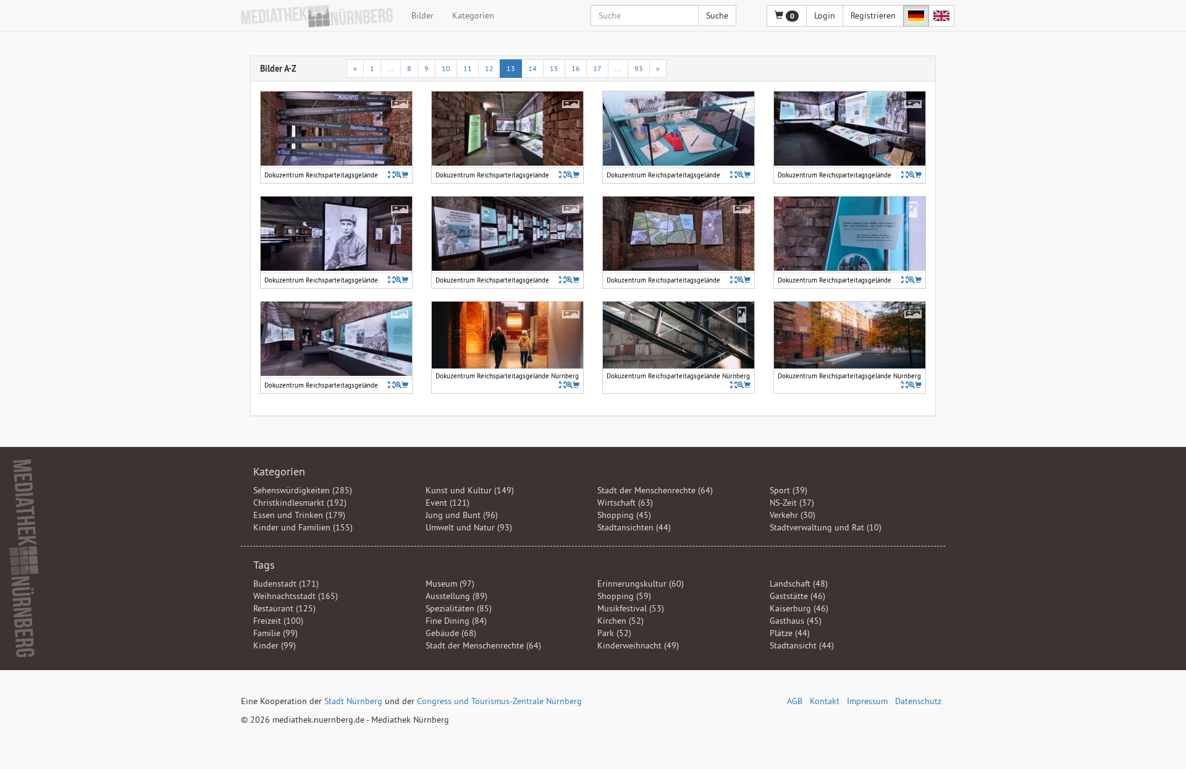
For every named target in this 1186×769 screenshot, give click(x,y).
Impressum (867, 701)
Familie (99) (275, 633)
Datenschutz (918, 701)
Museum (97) (450, 583)
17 (597, 68)
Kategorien (473, 15)
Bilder (422, 15)
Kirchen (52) (620, 620)
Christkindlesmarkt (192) (300, 502)
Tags (264, 565)
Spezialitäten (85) (459, 608)
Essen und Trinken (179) (299, 514)
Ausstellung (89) (456, 595)
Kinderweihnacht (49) (638, 645)
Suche (717, 15)
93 (638, 68)
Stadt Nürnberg (353, 701)
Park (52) (614, 633)
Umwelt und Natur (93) (469, 527)
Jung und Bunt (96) (462, 514)
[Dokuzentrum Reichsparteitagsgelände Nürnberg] (569, 384)
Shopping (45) (624, 514)
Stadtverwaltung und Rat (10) (825, 527)
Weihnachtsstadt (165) (295, 595)
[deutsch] (916, 16)
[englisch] (941, 16)
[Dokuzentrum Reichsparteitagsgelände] (398, 174)
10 (446, 68)
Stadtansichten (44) (634, 527)
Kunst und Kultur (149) (470, 490)
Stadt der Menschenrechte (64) (655, 490)
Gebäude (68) (451, 633)
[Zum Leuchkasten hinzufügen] (405, 174)
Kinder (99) (274, 645)
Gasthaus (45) (796, 620)
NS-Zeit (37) (792, 502)
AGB (794, 701)
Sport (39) (788, 490)
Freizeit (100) (278, 620)
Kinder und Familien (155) (303, 527)
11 (467, 68)
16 (575, 68)
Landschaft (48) (799, 583)
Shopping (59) (624, 595)
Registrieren (873, 15)
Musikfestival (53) (630, 608)
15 (554, 68)
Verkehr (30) (792, 514)
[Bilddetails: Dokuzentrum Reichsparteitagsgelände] (391, 174)
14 (532, 68)
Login (824, 15)
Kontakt (824, 701)
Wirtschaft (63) (625, 502)
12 (489, 68)
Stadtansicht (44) (802, 645)
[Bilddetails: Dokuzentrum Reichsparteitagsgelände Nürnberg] (562, 384)
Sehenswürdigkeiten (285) (302, 490)
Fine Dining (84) (456, 620)
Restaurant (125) (284, 608)
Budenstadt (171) (286, 583)
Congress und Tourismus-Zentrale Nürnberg (499, 701)
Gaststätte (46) (797, 595)
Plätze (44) (790, 633)
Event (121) (447, 502)
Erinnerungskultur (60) (640, 583)
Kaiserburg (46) (799, 608)
